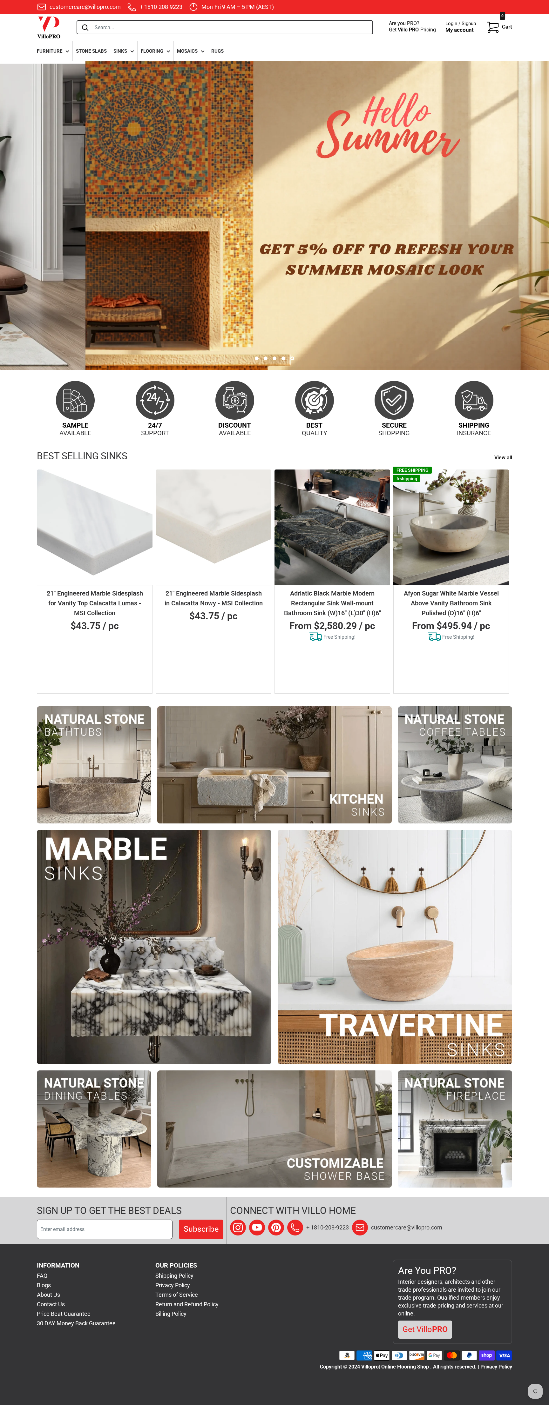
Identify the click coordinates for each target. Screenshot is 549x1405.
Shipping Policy (174, 1275)
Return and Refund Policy (187, 1304)
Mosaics (187, 51)
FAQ (42, 1275)
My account (459, 30)
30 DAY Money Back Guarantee (76, 1323)
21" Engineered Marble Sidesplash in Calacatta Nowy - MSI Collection (214, 598)
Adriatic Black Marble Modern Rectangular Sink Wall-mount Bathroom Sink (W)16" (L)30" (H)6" (332, 603)
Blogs (44, 1285)
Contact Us (51, 1304)
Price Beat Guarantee (64, 1313)
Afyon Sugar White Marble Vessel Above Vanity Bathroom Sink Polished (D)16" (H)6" (451, 603)
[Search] (85, 27)
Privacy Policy (172, 1285)
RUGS (217, 51)
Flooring (152, 51)
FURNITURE (49, 51)
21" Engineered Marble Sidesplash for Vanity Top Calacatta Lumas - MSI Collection (95, 603)
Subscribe (201, 1229)
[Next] (504, 581)
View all (503, 458)
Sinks (120, 51)
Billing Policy (170, 1313)
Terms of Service (176, 1294)
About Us (48, 1294)
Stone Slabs (91, 51)
